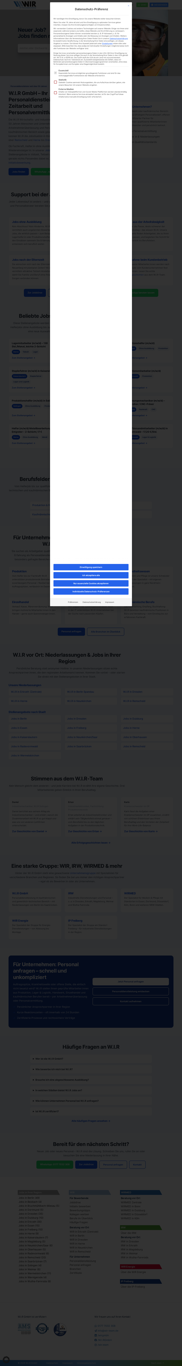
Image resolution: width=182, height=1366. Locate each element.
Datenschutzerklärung (119, 38)
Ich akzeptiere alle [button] (91, 575)
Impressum (109, 602)
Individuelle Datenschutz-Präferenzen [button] (91, 591)
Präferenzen (73, 602)
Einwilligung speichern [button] (91, 567)
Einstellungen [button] (107, 43)
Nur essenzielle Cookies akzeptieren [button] (91, 583)
